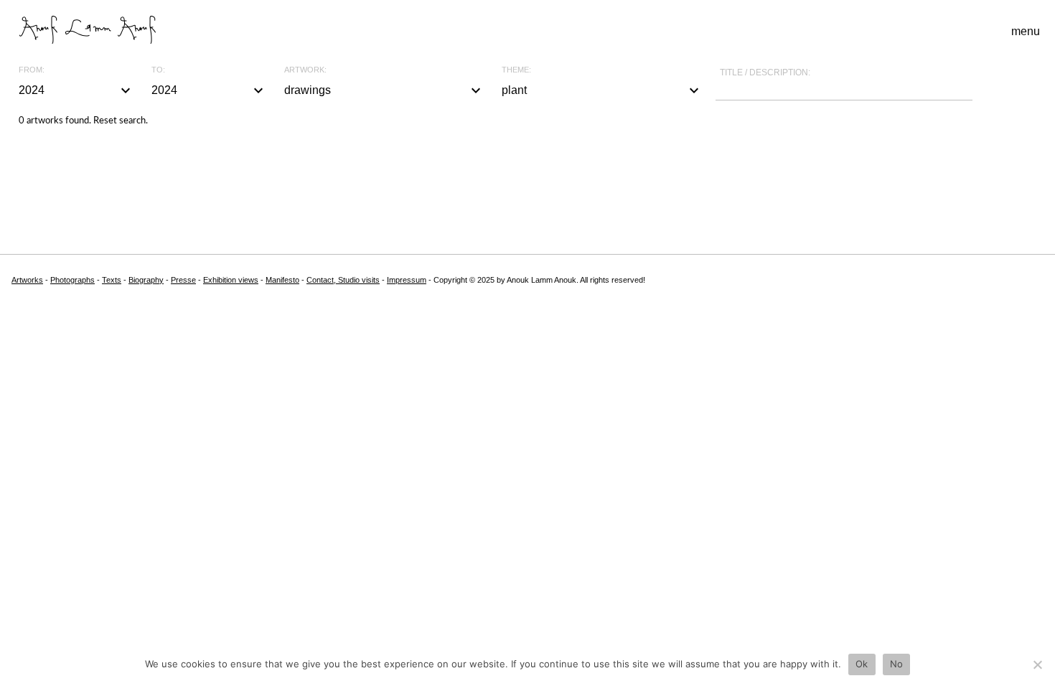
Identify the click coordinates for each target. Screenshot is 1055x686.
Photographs (72, 280)
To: (158, 70)
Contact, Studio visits (343, 280)
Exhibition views (230, 280)
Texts (111, 280)
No (897, 663)
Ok (861, 663)
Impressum (406, 280)
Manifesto (282, 280)
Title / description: (765, 72)
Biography (146, 280)
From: (31, 70)
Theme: (516, 70)
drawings (384, 90)
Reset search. (120, 121)
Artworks (27, 280)
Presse (183, 280)
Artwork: (305, 70)
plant (602, 90)
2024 (76, 90)
